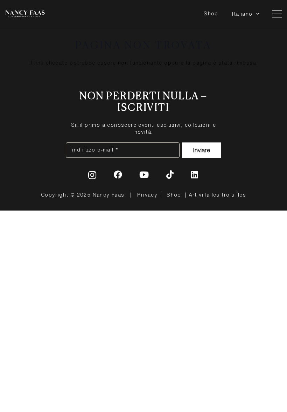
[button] (257, 14)
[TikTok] (170, 174)
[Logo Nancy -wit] (25, 14)
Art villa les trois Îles (217, 194)
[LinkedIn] (194, 174)
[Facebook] (118, 174)
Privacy (147, 194)
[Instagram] (92, 174)
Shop (174, 194)
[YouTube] (144, 174)
